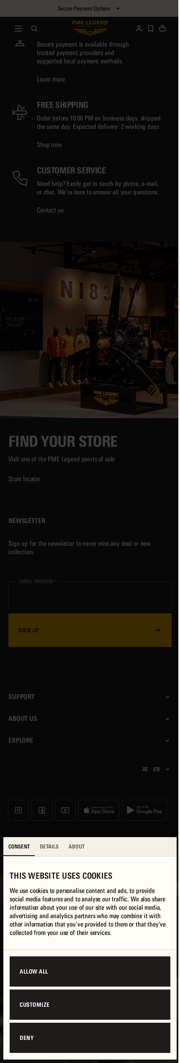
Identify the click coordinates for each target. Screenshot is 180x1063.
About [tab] (77, 846)
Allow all (34, 971)
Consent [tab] (19, 846)
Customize (35, 1004)
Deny (26, 1037)
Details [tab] (49, 846)
